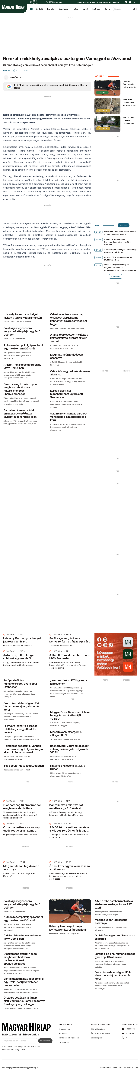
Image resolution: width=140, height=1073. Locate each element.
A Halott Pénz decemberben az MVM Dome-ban (118, 258)
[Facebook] (126, 2)
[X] (134, 2)
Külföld (50, 9)
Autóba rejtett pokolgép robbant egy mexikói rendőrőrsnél (129, 123)
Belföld (39, 9)
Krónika (103, 111)
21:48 (98, 240)
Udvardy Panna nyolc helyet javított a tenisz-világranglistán (129, 87)
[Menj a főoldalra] (13, 7)
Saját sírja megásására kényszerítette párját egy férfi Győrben (129, 105)
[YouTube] (130, 2)
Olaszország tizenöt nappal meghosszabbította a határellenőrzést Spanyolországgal (120, 267)
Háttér (76, 9)
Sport (85, 9)
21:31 (98, 258)
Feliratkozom (45, 1041)
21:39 (98, 250)
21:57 (98, 232)
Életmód (96, 9)
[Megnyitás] (32, 9)
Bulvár (107, 9)
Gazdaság (63, 9)
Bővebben (115, 276)
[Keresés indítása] (134, 9)
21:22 (98, 265)
